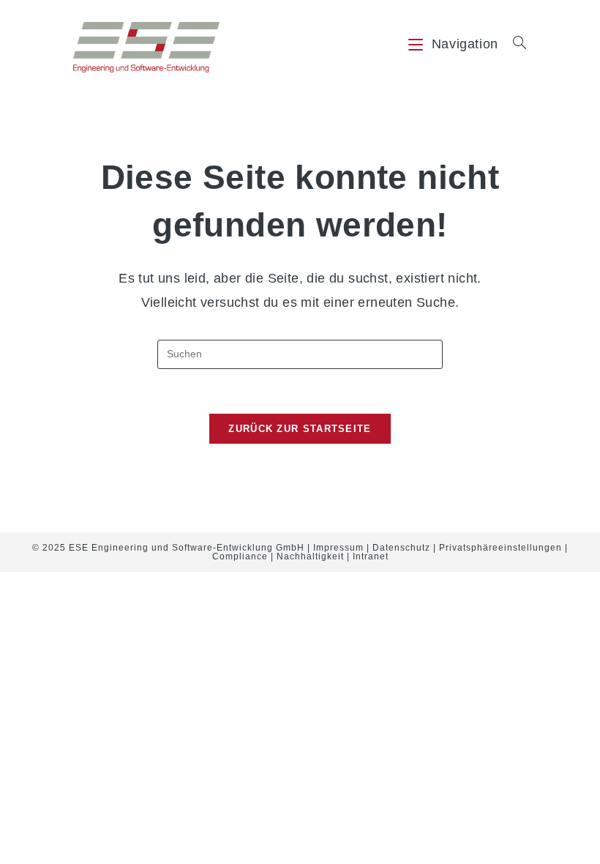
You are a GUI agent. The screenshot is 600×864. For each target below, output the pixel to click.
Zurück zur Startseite (299, 428)
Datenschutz (401, 548)
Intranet (371, 556)
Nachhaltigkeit (310, 556)
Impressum (338, 548)
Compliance (240, 556)
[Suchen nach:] (514, 44)
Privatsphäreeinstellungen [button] (500, 548)
